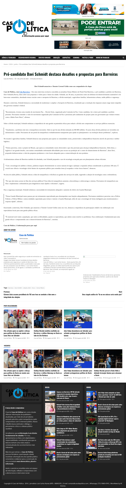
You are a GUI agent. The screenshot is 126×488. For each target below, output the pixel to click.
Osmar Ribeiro (40, 288)
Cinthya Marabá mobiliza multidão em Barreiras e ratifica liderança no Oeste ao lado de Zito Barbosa (48, 333)
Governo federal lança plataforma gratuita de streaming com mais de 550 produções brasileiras (91, 456)
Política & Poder (87, 57)
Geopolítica (66, 57)
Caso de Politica (8, 79)
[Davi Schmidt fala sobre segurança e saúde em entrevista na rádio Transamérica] (23, 264)
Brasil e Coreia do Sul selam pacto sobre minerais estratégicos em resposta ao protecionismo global (50, 456)
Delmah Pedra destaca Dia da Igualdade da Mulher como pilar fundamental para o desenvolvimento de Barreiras (50, 408)
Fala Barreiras (24, 92)
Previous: (30, 294)
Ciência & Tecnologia (9, 57)
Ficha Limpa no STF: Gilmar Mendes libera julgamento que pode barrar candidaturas (50, 432)
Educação (56, 57)
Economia (76, 57)
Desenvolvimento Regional (27, 57)
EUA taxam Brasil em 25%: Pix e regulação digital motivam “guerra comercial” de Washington (91, 420)
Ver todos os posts (28, 243)
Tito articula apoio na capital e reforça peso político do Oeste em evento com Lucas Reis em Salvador (17, 333)
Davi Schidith (18, 288)
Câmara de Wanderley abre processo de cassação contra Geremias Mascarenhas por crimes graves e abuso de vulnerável (50, 420)
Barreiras (10, 288)
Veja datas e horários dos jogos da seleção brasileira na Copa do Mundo (91, 432)
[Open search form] (123, 57)
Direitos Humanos (44, 57)
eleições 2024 (27, 288)
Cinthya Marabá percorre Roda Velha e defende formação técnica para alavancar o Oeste (108, 372)
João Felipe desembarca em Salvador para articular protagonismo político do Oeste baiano (78, 333)
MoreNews (114, 483)
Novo (33, 288)
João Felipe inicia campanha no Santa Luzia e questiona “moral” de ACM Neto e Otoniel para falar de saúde (91, 396)
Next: (102, 293)
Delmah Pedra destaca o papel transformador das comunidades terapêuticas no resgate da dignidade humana (50, 444)
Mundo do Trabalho (102, 57)
